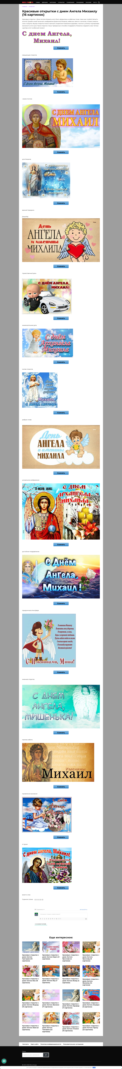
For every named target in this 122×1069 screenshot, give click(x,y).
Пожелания (70, 2)
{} (58, 918)
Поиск (24, 1051)
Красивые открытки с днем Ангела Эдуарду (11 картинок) (70, 1006)
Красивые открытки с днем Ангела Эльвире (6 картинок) (91, 1005)
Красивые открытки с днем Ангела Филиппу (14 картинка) (91, 982)
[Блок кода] (54, 919)
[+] (60, 918)
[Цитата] (52, 919)
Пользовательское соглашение (73, 1044)
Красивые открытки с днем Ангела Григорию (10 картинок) (30, 958)
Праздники (80, 2)
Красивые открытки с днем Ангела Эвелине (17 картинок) (50, 1005)
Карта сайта (34, 1044)
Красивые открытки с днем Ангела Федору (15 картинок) (30, 1005)
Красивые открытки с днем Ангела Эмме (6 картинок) (30, 1027)
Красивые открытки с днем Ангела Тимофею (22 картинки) (50, 1028)
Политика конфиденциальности (51, 1044)
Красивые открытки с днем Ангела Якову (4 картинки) (70, 980)
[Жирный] (41, 919)
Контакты (26, 1044)
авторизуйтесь (83, 909)
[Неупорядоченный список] (50, 919)
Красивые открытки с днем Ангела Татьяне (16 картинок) (70, 1029)
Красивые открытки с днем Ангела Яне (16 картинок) (30, 980)
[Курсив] (43, 919)
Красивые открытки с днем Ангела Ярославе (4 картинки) (70, 958)
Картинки (53, 2)
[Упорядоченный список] (48, 919)
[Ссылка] (56, 919)
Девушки (45, 2)
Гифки (38, 2)
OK (94, 1067)
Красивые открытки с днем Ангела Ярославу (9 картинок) (91, 958)
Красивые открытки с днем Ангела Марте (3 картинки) (50, 957)
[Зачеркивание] (47, 919)
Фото (95, 2)
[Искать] (46, 1055)
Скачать (61, 48)
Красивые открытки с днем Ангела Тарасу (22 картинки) (91, 1027)
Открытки (61, 2)
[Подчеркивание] (45, 919)
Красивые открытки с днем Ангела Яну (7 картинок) (50, 980)
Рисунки (88, 2)
